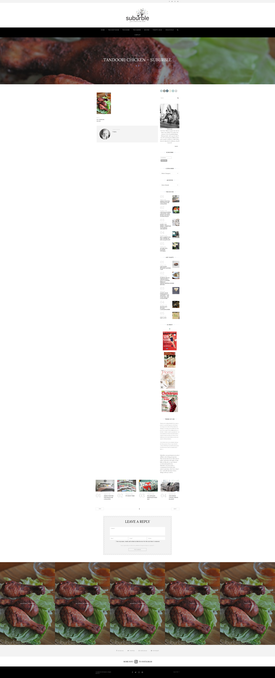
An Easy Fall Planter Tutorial (164, 250)
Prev (100, 508)
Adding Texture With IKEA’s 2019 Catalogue (165, 203)
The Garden (137, 30)
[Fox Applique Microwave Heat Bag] (148, 486)
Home (103, 30)
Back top (176, 671)
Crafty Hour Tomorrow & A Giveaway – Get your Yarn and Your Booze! (164, 295)
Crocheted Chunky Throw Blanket (173, 497)
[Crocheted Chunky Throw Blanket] (170, 486)
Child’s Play (170, 30)
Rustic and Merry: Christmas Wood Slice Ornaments (165, 226)
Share (99, 121)
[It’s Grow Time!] (126, 486)
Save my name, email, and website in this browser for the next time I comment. (138, 541)
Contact (137, 34)
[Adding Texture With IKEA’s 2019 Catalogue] (105, 486)
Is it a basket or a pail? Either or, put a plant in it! (165, 238)
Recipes (146, 30)
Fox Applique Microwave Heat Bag (152, 497)
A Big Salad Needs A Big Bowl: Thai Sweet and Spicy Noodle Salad (165, 214)
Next (175, 508)
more (176, 146)
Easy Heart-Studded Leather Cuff (165, 268)
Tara (132, 55)
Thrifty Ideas (157, 30)
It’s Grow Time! (130, 496)
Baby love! (163, 318)
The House (126, 30)
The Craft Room (113, 30)
